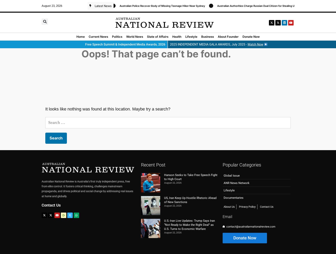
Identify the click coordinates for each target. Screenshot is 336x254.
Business (207, 37)
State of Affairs (157, 37)
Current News (98, 37)
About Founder (228, 37)
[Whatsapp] (76, 215)
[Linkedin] (284, 22)
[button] (45, 21)
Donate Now (251, 37)
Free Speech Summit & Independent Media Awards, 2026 (125, 44)
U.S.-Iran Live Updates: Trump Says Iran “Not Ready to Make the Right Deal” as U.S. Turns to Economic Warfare (189, 225)
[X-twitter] (271, 22)
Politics (117, 37)
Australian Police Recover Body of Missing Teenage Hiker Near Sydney (159, 5)
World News (134, 37)
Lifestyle (191, 37)
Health (176, 37)
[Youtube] (57, 215)
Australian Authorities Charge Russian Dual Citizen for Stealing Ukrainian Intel (260, 5)
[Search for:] (168, 122)
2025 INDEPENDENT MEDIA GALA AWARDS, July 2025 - (216, 44)
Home (80, 37)
